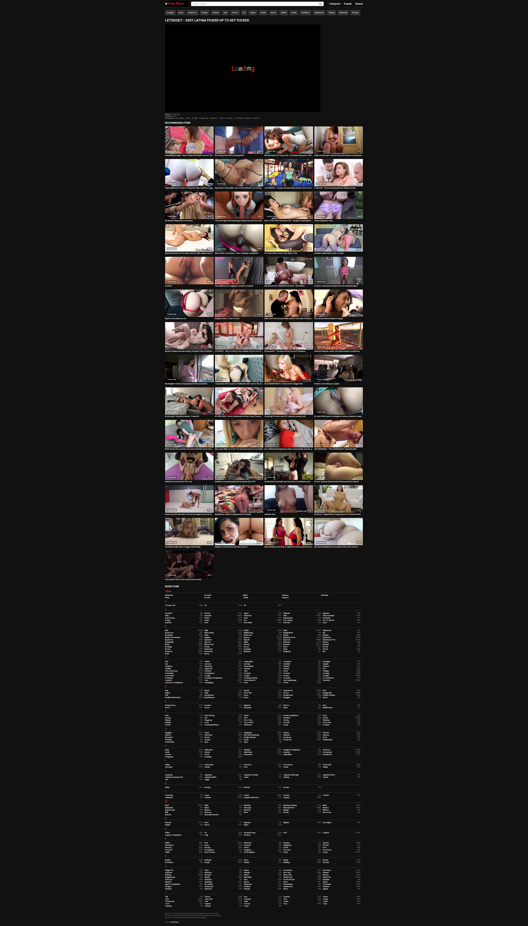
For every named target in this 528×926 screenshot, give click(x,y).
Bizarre (325, 642)
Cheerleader (249, 666)
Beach (285, 635)
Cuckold (168, 286)
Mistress (208, 812)
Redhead (207, 860)
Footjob (286, 722)
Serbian (247, 873)
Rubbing (286, 862)
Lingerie (222, 118)
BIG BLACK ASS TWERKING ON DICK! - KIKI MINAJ (284, 286)
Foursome (327, 722)
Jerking (286, 777)
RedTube (324, 595)
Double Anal (288, 695)
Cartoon (207, 664)
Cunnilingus (209, 683)
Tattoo (207, 897)
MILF (167, 805)
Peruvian (247, 845)
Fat (205, 718)
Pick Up (326, 845)
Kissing (207, 787)
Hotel (206, 754)
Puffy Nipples (249, 852)
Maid (325, 805)
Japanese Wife (210, 777)
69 (245, 605)
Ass (245, 620)
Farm (325, 715)
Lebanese (169, 797)
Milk (166, 812)
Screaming (238, 118)
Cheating (208, 666)
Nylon (246, 825)
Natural (168, 822)
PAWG (167, 843)
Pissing (207, 848)
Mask (206, 808)
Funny (285, 725)
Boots (273, 13)
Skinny (331, 13)
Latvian (286, 795)
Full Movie (248, 725)
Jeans (246, 777)
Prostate (287, 850)
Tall (166, 897)
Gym (206, 742)
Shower (326, 875)
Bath (206, 635)
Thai (285, 899)
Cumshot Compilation (174, 683)
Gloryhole (169, 737)
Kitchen (247, 787)
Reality (167, 860)
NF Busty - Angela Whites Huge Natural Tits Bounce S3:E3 (337, 514)
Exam (285, 708)
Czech (285, 683)
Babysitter (327, 630)
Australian (248, 623)
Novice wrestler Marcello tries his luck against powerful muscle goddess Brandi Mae (189, 514)
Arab (246, 618)
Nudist (167, 825)
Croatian (286, 678)
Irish (245, 767)
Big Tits (256, 118)
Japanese (208, 775)
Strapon (168, 887)
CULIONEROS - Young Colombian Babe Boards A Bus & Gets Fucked (288, 188)
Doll (166, 695)
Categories (334, 3)
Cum (206, 680)
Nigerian (247, 822)
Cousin (286, 676)
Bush (167, 654)
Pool (324, 848)
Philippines (287, 845)
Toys (285, 904)
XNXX (245, 595)
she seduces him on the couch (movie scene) (183, 579)
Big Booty (169, 640)
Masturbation (288, 808)
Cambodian (248, 662)
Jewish (325, 777)
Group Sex (287, 740)
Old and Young (249, 833)
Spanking (208, 882)
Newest (359, 3)
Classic (286, 669)
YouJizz (207, 598)
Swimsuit (208, 889)
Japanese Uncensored (174, 777)
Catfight (286, 664)
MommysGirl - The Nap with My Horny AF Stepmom (285, 351)
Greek (246, 740)
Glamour (286, 735)
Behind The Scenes (172, 637)
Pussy (325, 852)
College (326, 671)
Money (286, 812)
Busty (206, 654)
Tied (206, 901)
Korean (286, 787)
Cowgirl (326, 676)
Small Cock (287, 877)
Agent (246, 613)
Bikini (246, 642)
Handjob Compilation (291, 750)
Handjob (247, 750)
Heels (167, 752)
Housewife (248, 754)
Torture (247, 904)
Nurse (206, 825)
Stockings (327, 884)
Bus (324, 651)
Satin (206, 870)
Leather (326, 795)
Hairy (167, 750)
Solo (246, 880)
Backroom (169, 633)
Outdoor (247, 835)
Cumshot (326, 680)
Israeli (293, 13)
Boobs (207, 647)
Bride (285, 649)
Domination (209, 695)
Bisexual (286, 642)
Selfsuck (208, 873)
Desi (324, 690)
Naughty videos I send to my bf (227, 318)
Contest (286, 673)
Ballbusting (248, 633)
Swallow (326, 887)
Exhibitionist (328, 708)
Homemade (327, 752)
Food (206, 722)
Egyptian (247, 705)
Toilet (325, 901)
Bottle (325, 647)
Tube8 (245, 598)
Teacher (286, 897)
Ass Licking (287, 620)
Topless (207, 904)
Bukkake (247, 651)
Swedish (168, 889)
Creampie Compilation (213, 678)
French (167, 725)
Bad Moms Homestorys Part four (178, 482)
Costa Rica (169, 676)
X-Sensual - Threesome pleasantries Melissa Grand (334, 188)
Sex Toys (287, 873)
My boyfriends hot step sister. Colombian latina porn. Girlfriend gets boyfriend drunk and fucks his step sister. (288, 155)
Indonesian (208, 765)
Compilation (209, 673)
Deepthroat (288, 690)
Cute (246, 683)
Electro (286, 705)
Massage (247, 808)
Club (245, 671)
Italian (325, 767)
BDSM (283, 13)
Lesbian (207, 797)
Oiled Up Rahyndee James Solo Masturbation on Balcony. (337, 351)
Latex (206, 795)
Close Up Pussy (171, 671)
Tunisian (168, 906)
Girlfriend (208, 735)
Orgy (206, 835)
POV (206, 843)
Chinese (326, 666)
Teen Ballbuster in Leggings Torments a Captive (234, 286)
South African (289, 880)
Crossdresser (328, 678)
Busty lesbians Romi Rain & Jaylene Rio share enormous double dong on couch (288, 547)
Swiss (285, 889)
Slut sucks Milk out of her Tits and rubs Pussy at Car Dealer (239, 449)
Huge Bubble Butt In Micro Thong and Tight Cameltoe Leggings (189, 188)
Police (246, 848)
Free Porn (174, 922)
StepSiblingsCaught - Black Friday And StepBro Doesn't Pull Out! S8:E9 (189, 155)
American (247, 616)
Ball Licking (208, 633)
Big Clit (247, 640)
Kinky (167, 787)
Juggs (206, 779)
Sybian (325, 889)
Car (166, 664)
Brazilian (247, 649)
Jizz (166, 779)
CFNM (263, 13)
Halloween (208, 750)
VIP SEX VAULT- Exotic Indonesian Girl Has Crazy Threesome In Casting (239, 416)
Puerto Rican (209, 852)
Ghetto (168, 735)
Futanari (326, 725)
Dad (225, 13)
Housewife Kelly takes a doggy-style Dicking (182, 547)
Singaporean (170, 877)
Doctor (235, 13)
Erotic (167, 708)
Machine (247, 805)
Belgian (207, 637)
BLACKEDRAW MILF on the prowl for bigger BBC (283, 384)
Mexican (247, 810)
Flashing (326, 720)
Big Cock (286, 640)
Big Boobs (327, 637)
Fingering (208, 720)
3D (244, 13)
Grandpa (168, 740)
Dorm (246, 695)
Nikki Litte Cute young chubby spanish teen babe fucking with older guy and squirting (288, 318)
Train (325, 904)
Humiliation (327, 754)
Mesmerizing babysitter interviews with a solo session (336, 547)
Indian (167, 765)
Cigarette (208, 669)
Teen (167, 899)
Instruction (287, 765)
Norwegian (327, 822)
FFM (166, 715)
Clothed (207, 671)
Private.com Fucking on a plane (326, 384)
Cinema (216, 13)
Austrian (286, 623)
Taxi (245, 897)
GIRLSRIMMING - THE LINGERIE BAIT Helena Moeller (335, 449)
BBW (206, 630)
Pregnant (247, 850)
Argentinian (287, 618)
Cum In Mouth (249, 680)
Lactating (169, 795)
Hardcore (326, 750)
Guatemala (169, 742)
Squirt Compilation (172, 884)
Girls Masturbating (251, 735)
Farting (168, 718)
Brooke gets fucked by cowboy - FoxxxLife (182, 416)
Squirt (325, 882)
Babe (285, 630)
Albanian (286, 613)
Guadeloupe (327, 740)
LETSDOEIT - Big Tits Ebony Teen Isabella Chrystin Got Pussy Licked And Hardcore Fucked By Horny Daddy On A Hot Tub (239, 351)
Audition (168, 623)
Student (247, 887)
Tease (325, 897)
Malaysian (169, 808)
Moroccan (327, 812)
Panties (326, 843)
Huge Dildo (287, 754)
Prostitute (327, 850)
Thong (325, 899)
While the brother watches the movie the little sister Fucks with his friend (189, 449)
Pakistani (343, 13)
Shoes (246, 875)
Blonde (246, 644)
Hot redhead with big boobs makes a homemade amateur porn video (288, 449)
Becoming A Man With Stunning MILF (229, 155)
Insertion (247, 765)
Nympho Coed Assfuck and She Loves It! (231, 547)
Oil (205, 833)
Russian (326, 862)
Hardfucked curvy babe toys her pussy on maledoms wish (287, 482)
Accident (168, 613)
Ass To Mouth (328, 620)
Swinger (247, 889)
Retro (246, 860)
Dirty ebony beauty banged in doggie (328, 318)
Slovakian (247, 877)
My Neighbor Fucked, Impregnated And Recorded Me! (186, 384)
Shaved (325, 873)
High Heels (248, 752)
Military (326, 810)
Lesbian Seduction (251, 797)
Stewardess (288, 884)
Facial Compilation (290, 715)
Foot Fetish (248, 722)
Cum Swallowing (289, 680)
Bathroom (248, 635)
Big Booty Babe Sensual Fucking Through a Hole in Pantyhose (189, 351)
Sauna (246, 870)
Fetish (325, 718)
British (325, 649)
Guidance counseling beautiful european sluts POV (235, 482)
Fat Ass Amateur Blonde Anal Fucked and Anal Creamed (336, 482)
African (207, 613)
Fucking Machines (211, 725)
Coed (285, 671)
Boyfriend (208, 649)
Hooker (168, 754)
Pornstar (168, 850)
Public (167, 852)
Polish (285, 848)
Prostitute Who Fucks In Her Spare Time (280, 253)
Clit (324, 669)
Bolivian (326, 644)
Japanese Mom (329, 775)
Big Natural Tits (329, 640)
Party (206, 845)
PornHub (207, 595)
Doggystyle (203, 118)
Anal (285, 616)
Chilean (286, 666)
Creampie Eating (250, 678)
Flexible (168, 722)
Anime (206, 618)
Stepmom (248, 884)
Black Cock (209, 644)
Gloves (207, 737)
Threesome (169, 901)
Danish (246, 690)
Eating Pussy (170, 705)
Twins (246, 906)
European (247, 708)
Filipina (167, 720)
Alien (167, 616)
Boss (285, 647)
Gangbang (248, 733)
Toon (167, 904)
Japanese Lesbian (251, 775)
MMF (206, 805)
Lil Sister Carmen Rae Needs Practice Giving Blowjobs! (336, 286)
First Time (248, 720)
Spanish (168, 882)
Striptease (208, 887)
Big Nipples (169, 642)
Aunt (206, 623)
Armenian (326, 618)
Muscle (168, 815)
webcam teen (269, 514)
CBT (167, 662)
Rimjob (325, 860)
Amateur (213, 118)
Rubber (246, 862)
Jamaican (169, 775)
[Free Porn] (176, 4)
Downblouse (209, 697)
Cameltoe (305, 13)
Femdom (286, 718)
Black (167, 644)
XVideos (285, 595)
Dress (246, 697)
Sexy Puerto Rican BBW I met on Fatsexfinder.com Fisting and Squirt (239, 188)
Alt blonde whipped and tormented (179, 221)
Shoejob (207, 875)
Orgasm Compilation (173, 835)
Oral (285, 833)
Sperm (246, 882)
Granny (204, 13)
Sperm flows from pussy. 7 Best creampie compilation (236, 253)
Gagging (168, 733)
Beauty (325, 635)
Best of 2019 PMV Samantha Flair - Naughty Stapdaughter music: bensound (288, 221)
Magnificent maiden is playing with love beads (233, 514)
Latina (187, 118)
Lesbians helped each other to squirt (329, 253)
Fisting (286, 720)
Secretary (327, 870)
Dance (206, 690)
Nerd (206, 822)
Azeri (325, 623)
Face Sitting (209, 715)
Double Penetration (173, 697)
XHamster (169, 595)
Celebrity (168, 666)
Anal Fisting (169, 618)
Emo (324, 705)
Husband (207, 757)
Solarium (208, 880)
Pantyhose (169, 845)
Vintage (355, 13)
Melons (207, 810)
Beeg (167, 598)
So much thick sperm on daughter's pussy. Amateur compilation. (338, 416)
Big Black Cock (289, 637)
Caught (326, 664)
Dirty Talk (247, 693)
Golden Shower (250, 737)
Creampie (169, 678)
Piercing (168, 848)
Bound (167, 649)
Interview (168, 767)
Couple (246, 676)
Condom (247, 673)
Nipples (286, 822)
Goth (325, 737)
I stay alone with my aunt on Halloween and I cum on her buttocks (239, 384)
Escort (207, 708)
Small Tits (192, 13)
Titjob (285, 901)
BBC (166, 630)
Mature (326, 808)
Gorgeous (287, 737)
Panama (286, 843)
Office (167, 833)
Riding (285, 860)
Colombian (179, 118)
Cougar (207, 676)
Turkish (207, 906)
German (326, 733)
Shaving (168, 875)
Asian (206, 620)
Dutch (325, 697)
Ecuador (207, 705)
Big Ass (230, 118)
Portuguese (209, 850)
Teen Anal (208, 899)
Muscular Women (211, 815)
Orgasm (248, 118)
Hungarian (169, 757)
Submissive (319, 13)
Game (206, 733)
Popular (348, 3)
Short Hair (287, 875)
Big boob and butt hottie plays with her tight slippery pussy (188, 253)
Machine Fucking (290, 805)
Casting (247, 664)
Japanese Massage (291, 775)
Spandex (326, 880)
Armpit (167, 620)
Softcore (169, 880)
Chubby (168, 669)
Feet (246, 718)
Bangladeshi (288, 633)
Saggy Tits (169, 870)
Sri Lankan (208, 884)
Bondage (168, 647)
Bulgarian (287, 651)
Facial (246, 715)
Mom (181, 13)
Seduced (168, 873)
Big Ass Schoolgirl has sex (175, 318)
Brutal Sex (208, 651)
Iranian (207, 767)
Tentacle (247, 899)
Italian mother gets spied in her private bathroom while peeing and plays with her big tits (338, 155)
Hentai (207, 752)
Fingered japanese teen (323, 221)
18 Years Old (170, 605)
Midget (286, 810)
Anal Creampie (328, 616)
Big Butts (208, 640)
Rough (194, 118)
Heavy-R (285, 598)
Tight (246, 901)
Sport (285, 882)
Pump (285, 852)
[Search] (320, 4)
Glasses (326, 735)
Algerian (326, 613)
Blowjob (286, 644)
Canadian (326, 662)
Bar (324, 633)
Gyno (246, 742)
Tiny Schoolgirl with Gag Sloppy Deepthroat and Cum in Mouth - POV (239, 221)
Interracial (327, 765)
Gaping (286, 733)
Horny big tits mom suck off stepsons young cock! (285, 416)
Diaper (252, 13)
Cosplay (326, 673)
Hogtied (286, 752)
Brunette (168, 651)
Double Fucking (329, 695)
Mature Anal (170, 810)
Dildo (206, 693)
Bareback (169, 635)
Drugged (170, 13)
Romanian (169, 862)
